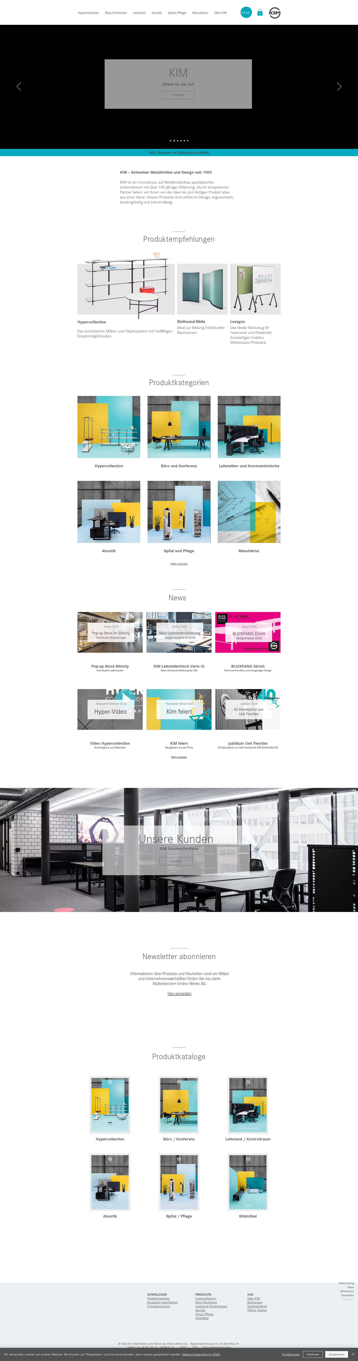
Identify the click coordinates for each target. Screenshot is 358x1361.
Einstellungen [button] (291, 1354)
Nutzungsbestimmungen (217, 1347)
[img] (179, 717)
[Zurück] (19, 86)
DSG (195, 1347)
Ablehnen (313, 1354)
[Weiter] (339, 86)
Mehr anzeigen (179, 563)
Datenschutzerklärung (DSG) (201, 1354)
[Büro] (174, 141)
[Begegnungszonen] (181, 140)
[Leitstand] (184, 140)
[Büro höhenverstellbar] (177, 140)
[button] (260, 12)
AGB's (183, 1347)
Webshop (185, 152)
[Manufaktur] (187, 140)
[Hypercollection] (170, 140)
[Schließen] (353, 1354)
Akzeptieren (337, 1354)
